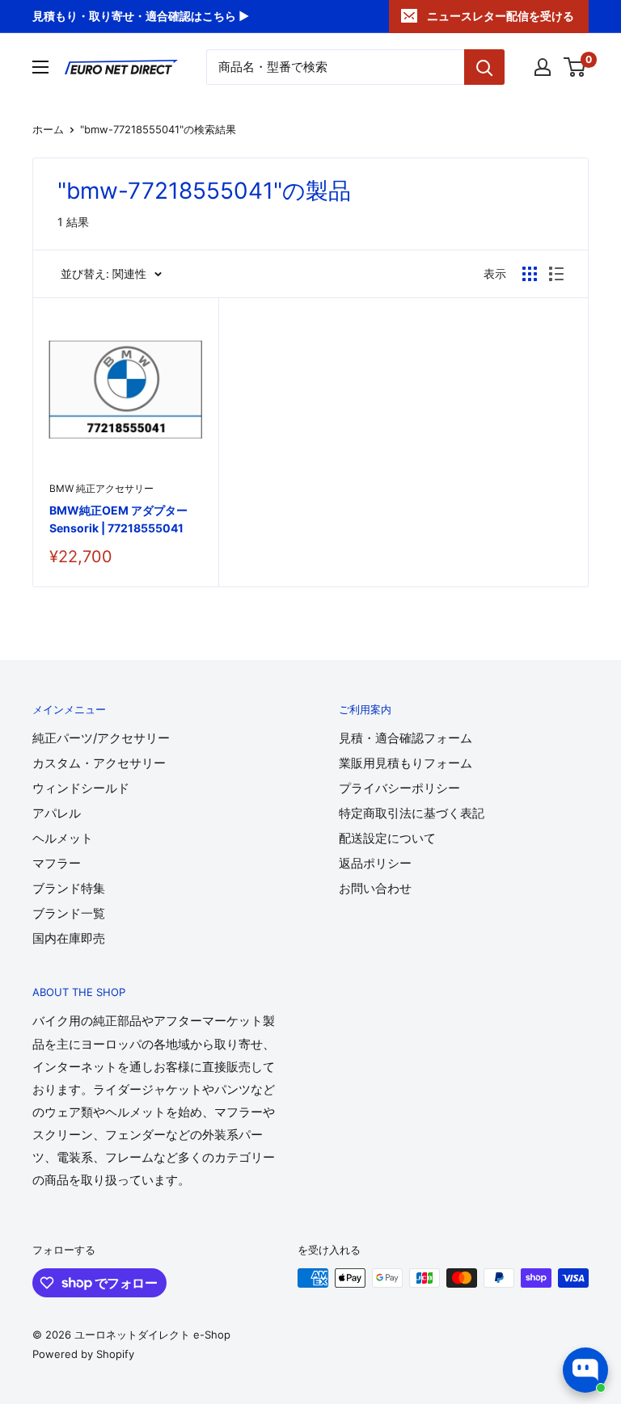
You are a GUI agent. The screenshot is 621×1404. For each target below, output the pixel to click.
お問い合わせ (375, 888)
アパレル (56, 813)
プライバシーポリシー (399, 788)
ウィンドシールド (80, 788)
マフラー (56, 863)
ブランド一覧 (68, 913)
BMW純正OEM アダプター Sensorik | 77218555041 (118, 519)
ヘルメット (62, 838)
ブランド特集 (68, 888)
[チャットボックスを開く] (585, 1370)
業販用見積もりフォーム (405, 763)
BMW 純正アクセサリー (101, 488)
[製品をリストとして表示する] (556, 274)
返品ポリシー (375, 863)
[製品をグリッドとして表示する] (529, 274)
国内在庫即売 (68, 938)
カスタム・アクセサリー (99, 763)
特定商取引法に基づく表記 (411, 813)
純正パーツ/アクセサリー (101, 738)
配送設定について (387, 838)
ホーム (48, 129)
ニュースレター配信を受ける (500, 16)
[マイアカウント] (542, 67)
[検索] (484, 67)
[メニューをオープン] (40, 67)
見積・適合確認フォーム (405, 738)
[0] (575, 67)
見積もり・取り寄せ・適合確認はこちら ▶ (140, 16)
